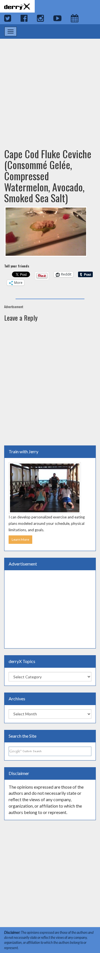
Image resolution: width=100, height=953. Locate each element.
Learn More (20, 539)
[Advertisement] (50, 88)
